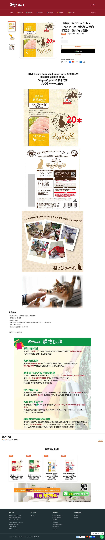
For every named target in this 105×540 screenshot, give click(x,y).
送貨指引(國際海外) (57, 517)
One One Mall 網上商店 (17, 536)
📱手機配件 (50, 12)
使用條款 (37, 536)
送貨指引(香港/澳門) (57, 515)
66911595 (18, 515)
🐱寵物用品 (60, 12)
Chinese (76, 515)
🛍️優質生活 (29, 12)
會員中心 (93, 12)
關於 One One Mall (13, 529)
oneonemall (18, 517)
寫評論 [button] (100, 440)
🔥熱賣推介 (20, 12)
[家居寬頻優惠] (52, 501)
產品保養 (54, 520)
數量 (62, 38)
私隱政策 (33, 536)
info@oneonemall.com (17, 522)
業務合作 (54, 529)
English (76, 517)
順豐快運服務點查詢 (57, 524)
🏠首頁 (11, 12)
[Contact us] (102, 537)
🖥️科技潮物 (39, 12)
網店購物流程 (55, 526)
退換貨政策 (55, 522)
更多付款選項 (78, 55)
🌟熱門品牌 (71, 12)
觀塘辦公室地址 (12, 526)
